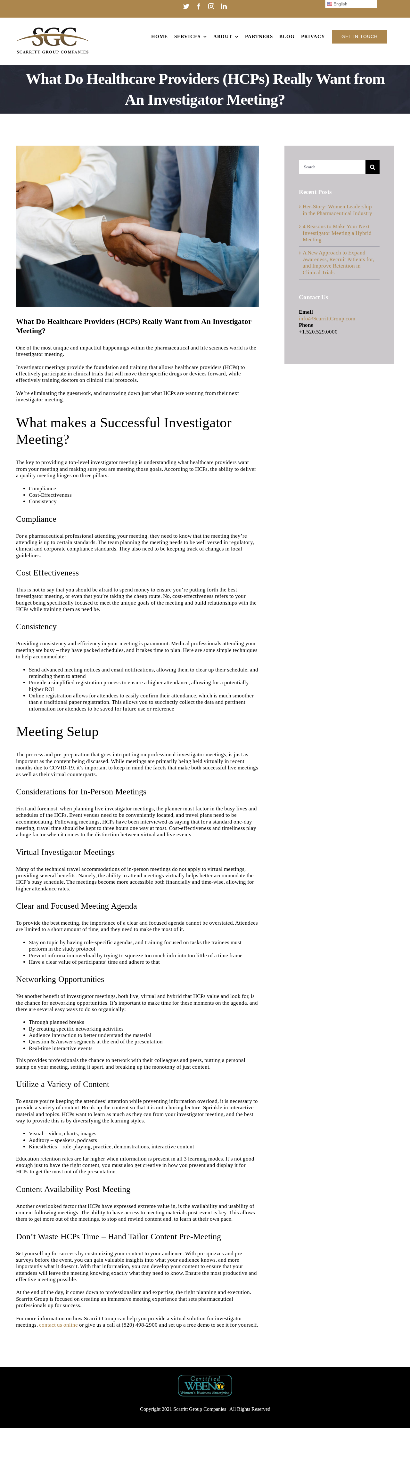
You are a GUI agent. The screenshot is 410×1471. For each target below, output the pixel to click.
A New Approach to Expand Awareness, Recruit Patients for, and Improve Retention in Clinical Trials (338, 262)
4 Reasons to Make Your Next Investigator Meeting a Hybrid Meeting (337, 233)
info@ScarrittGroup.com (327, 319)
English (339, 4)
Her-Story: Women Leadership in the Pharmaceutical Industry (337, 210)
